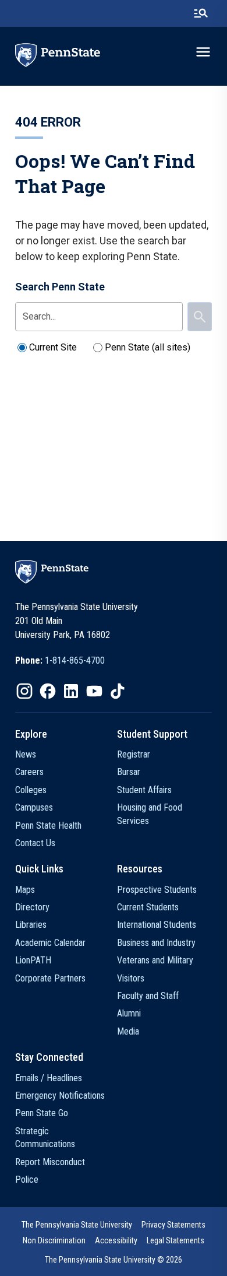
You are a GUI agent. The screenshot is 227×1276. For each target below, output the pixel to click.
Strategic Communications (45, 1137)
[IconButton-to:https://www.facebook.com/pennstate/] (47, 691)
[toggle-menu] (203, 52)
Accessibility (116, 1240)
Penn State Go (41, 1113)
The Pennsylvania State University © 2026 (113, 1259)
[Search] (199, 316)
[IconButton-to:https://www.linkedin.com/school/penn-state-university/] (71, 691)
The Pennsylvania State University (77, 1224)
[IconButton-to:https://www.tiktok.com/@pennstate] (117, 691)
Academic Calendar (50, 942)
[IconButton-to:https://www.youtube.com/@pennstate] (94, 691)
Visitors (130, 978)
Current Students (148, 907)
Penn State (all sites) (147, 347)
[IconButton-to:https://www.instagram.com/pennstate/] (24, 691)
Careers (29, 771)
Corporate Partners (50, 978)
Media (128, 1031)
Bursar (128, 771)
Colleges (31, 789)
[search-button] (201, 13)
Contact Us (35, 843)
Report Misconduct (50, 1162)
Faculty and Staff (148, 995)
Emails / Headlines (48, 1078)
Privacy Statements (173, 1224)
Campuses (34, 807)
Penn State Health (48, 825)
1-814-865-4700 (75, 660)
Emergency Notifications (60, 1095)
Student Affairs (144, 789)
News (25, 754)
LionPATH (33, 960)
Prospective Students (157, 889)
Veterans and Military (155, 960)
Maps (25, 889)
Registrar (133, 754)
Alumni (129, 1013)
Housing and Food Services (149, 814)
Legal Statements (175, 1240)
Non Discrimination (54, 1240)
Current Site (53, 347)
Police (26, 1179)
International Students (156, 924)
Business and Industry (156, 942)
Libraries (31, 924)
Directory (32, 907)
